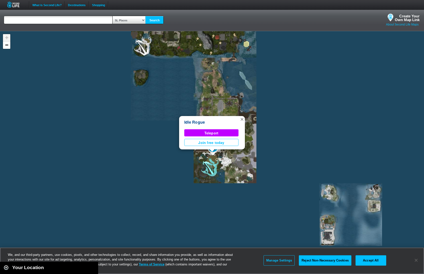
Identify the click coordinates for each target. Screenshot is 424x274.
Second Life (16, 4)
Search (154, 20)
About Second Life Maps (402, 24)
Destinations (77, 4)
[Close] (416, 260)
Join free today (211, 142)
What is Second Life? (47, 4)
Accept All (371, 260)
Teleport (211, 132)
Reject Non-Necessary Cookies (325, 260)
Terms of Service (151, 264)
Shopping (98, 4)
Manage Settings (279, 260)
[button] (242, 119)
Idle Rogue (194, 122)
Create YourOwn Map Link (407, 18)
